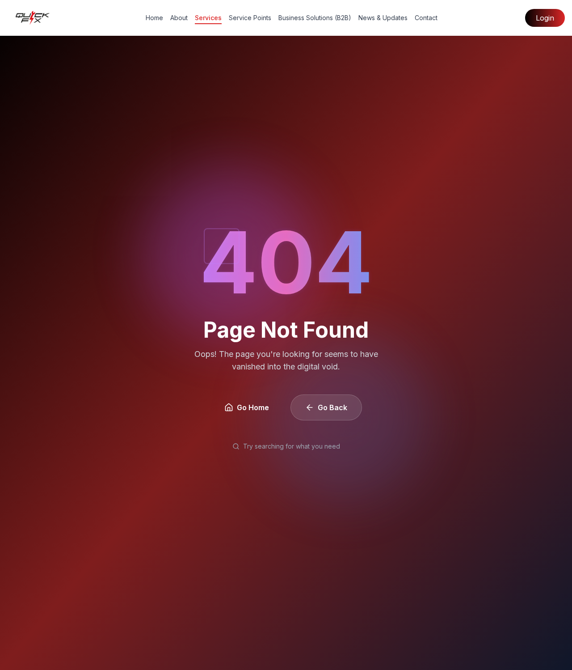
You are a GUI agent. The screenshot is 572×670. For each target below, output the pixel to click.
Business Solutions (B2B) (314, 17)
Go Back (332, 407)
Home (154, 17)
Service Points (250, 17)
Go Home (253, 407)
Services (208, 17)
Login (545, 17)
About (179, 17)
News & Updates (383, 17)
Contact (426, 17)
